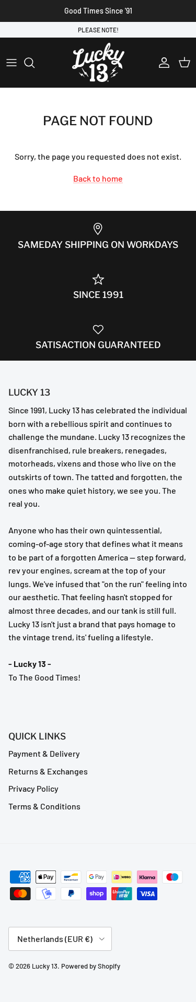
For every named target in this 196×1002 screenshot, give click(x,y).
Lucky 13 (44, 966)
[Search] (34, 62)
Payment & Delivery (44, 753)
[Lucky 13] (98, 62)
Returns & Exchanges (48, 771)
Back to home (98, 178)
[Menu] (11, 62)
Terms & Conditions (44, 806)
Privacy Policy (33, 788)
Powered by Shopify (90, 966)
